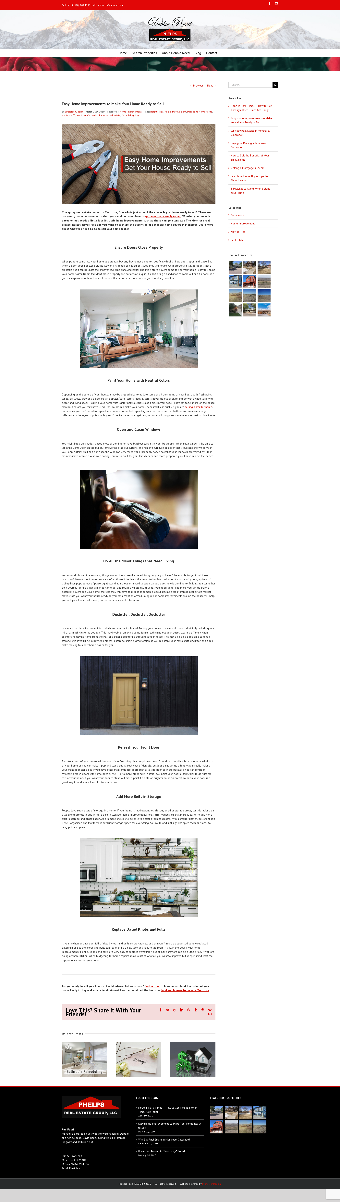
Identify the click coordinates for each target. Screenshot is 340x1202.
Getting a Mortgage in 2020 (247, 168)
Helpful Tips (157, 111)
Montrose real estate (109, 115)
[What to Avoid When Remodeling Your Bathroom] (84, 1059)
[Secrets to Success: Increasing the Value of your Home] (192, 1059)
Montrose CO (69, 115)
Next (210, 85)
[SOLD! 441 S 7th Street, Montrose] (249, 310)
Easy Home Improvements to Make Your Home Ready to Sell (169, 1125)
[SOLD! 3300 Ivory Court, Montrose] (264, 310)
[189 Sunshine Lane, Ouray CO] (249, 281)
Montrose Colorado (87, 115)
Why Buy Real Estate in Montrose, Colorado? (164, 1139)
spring (135, 115)
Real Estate (237, 240)
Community (237, 215)
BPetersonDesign (74, 111)
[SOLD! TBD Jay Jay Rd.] (264, 296)
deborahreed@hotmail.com (108, 5)
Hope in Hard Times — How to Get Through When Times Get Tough (167, 1110)
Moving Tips (238, 232)
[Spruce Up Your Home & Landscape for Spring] (138, 1059)
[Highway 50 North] (264, 281)
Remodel (126, 115)
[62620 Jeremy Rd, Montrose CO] (235, 267)
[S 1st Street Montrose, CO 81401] (264, 267)
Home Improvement (130, 111)
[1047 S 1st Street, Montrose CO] (249, 267)
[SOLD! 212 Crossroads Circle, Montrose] (235, 310)
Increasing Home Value (199, 111)
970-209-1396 (80, 1164)
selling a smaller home (198, 407)
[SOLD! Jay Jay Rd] (235, 296)
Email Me (74, 1168)
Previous (198, 85)
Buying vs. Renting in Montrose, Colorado (162, 1151)
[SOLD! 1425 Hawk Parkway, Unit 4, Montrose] (235, 281)
